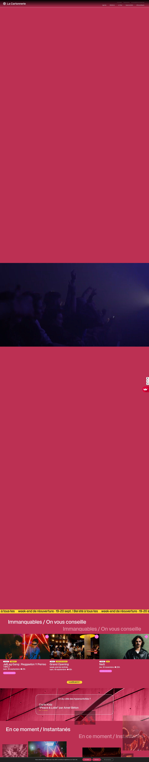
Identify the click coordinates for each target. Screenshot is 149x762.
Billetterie (112, 5)
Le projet (119, 2)
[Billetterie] (147, 381)
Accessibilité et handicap (137, 2)
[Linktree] (147, 378)
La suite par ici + (74, 682)
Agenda (104, 5)
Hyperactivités (129, 5)
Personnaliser (107, 759)
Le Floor (120, 5)
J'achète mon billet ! (9, 673)
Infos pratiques (140, 5)
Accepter (87, 759)
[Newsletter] (147, 383)
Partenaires (127, 2)
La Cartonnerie (16, 4)
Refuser (97, 759)
